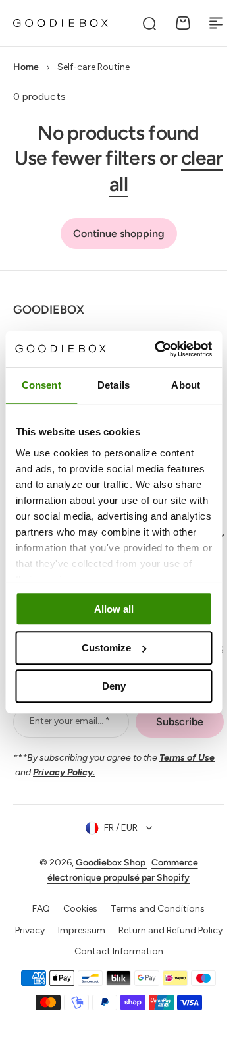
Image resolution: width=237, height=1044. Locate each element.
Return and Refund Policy (114, 966)
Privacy (83, 944)
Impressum (135, 944)
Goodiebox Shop (106, 877)
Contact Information (113, 987)
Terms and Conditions (153, 922)
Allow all (114, 609)
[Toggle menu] (215, 23)
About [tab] (185, 385)
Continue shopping (119, 233)
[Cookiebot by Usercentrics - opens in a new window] (159, 349)
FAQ (36, 922)
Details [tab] (113, 385)
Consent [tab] (41, 385)
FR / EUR (115, 842)
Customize (106, 647)
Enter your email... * (68, 735)
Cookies (76, 922)
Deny (114, 686)
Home (26, 66)
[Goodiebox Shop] (60, 23)
